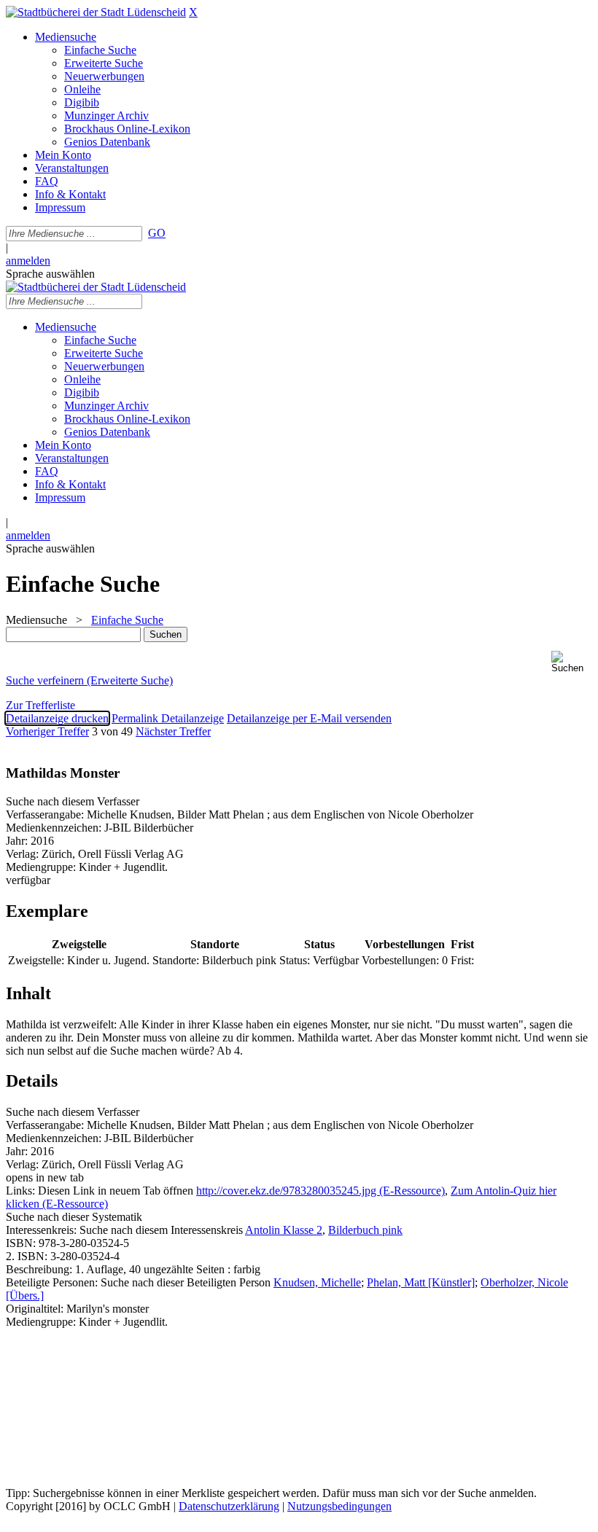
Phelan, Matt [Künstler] (421, 1282)
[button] (571, 662)
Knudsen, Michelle (317, 1282)
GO (157, 233)
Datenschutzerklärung (229, 1506)
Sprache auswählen (50, 273)
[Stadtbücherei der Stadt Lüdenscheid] (96, 12)
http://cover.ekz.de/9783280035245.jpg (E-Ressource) (320, 1190)
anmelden (28, 260)
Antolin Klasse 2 (283, 1230)
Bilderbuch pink (365, 1230)
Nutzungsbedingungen (339, 1506)
